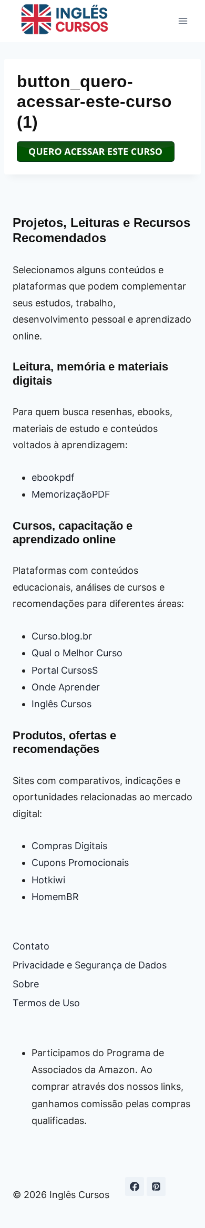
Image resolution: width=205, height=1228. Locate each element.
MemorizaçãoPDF (71, 494)
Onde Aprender (66, 687)
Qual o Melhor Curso (77, 652)
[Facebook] (134, 1186)
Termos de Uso (46, 1002)
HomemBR (55, 896)
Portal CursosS (65, 670)
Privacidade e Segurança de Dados (90, 965)
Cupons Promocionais (80, 862)
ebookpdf (53, 477)
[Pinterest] (156, 1186)
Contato (31, 946)
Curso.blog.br (62, 636)
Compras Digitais (69, 845)
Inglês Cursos (61, 703)
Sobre (26, 983)
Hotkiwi (48, 879)
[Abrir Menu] (182, 21)
